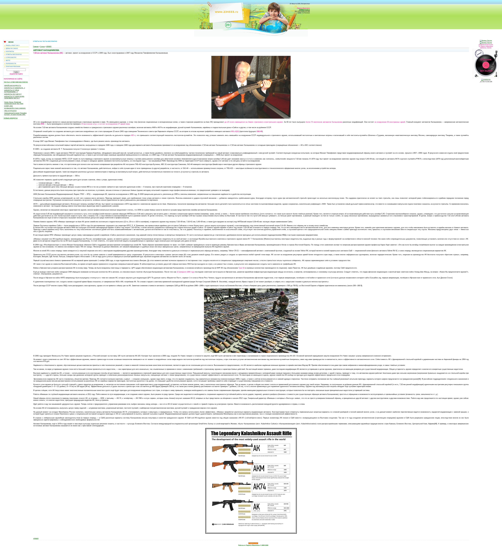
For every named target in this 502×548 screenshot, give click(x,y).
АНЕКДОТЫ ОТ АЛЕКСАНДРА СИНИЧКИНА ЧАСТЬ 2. (14, 97)
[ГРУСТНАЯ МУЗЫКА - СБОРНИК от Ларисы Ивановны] (486, 63)
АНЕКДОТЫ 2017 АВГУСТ (13, 94)
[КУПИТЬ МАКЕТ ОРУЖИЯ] (251, 352)
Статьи (42, 46)
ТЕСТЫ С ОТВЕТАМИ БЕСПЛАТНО (16, 82)
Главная (35, 46)
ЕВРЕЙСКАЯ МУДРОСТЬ (12, 85)
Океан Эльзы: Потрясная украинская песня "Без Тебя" (13, 102)
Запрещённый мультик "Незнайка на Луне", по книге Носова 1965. (15, 113)
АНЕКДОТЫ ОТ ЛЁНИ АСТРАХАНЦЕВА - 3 (11, 91)
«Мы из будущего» (10, 110)
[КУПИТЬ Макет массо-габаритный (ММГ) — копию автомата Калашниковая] (251, 118)
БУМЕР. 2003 (8, 106)
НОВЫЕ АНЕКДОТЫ (11, 118)
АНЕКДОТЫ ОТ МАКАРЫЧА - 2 (14, 88)
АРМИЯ (48, 46)
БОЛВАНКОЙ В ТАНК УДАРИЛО (15, 108)
